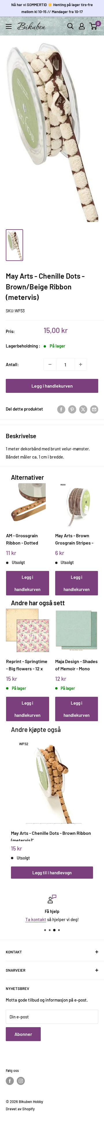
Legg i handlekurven (52, 385)
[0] (93, 26)
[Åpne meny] (9, 26)
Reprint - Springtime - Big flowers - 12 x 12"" (26, 664)
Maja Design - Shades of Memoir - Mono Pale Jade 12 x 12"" (76, 664)
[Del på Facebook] (61, 408)
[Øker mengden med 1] (81, 364)
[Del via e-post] (94, 408)
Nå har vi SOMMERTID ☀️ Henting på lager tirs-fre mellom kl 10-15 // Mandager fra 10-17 (52, 8)
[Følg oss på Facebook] (10, 1081)
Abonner (23, 1034)
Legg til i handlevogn (52, 872)
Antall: (12, 364)
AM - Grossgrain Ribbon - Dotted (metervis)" (22, 539)
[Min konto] (82, 26)
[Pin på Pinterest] (72, 408)
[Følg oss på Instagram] (21, 1081)
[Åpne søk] (70, 26)
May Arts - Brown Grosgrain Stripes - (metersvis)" (74, 539)
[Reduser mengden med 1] (50, 364)
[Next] (92, 534)
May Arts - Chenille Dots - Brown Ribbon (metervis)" (51, 835)
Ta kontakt (35, 919)
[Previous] (13, 534)
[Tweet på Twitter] (83, 408)
